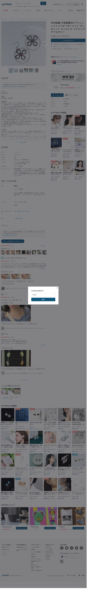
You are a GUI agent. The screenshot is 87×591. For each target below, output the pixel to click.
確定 (43, 299)
